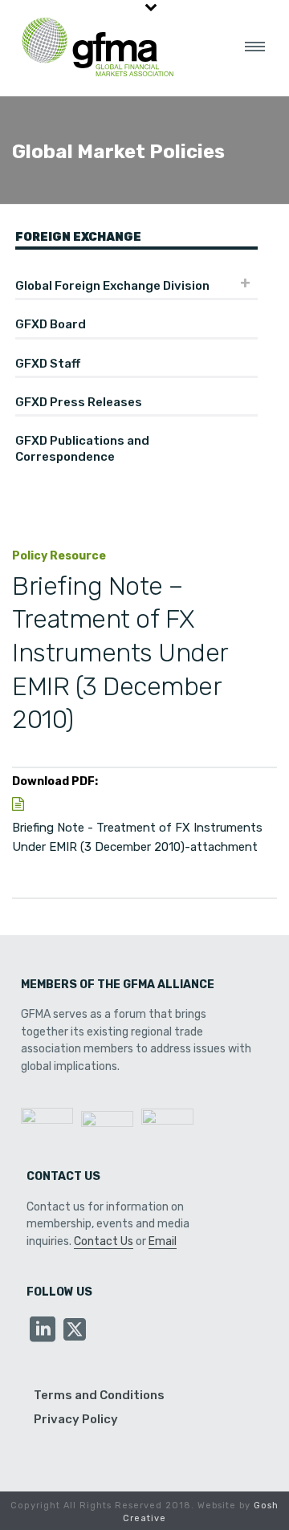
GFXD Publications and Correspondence (82, 448)
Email (163, 1241)
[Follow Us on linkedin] (42, 1330)
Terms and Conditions (99, 1395)
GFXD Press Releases (78, 402)
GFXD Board (50, 324)
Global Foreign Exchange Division (112, 286)
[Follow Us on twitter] (75, 1330)
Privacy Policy (76, 1419)
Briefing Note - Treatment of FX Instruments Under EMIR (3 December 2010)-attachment (137, 836)
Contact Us (103, 1241)
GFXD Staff (47, 363)
